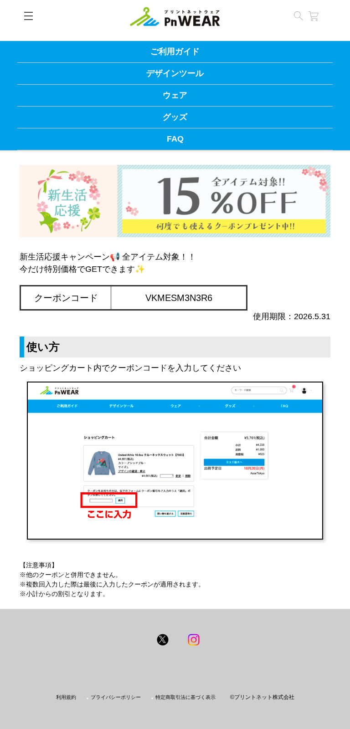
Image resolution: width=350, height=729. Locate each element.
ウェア (175, 95)
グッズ (175, 117)
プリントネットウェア (175, 16)
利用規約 (66, 697)
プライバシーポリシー (116, 697)
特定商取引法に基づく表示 (185, 697)
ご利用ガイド (175, 51)
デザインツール (175, 73)
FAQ (175, 138)
